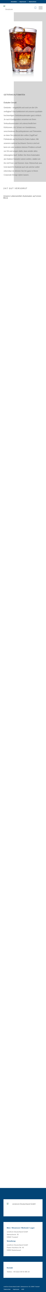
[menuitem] (14, 1)
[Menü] (39, 7)
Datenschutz (32, 1)
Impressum (23, 1)
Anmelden (14, 1)
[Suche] (34, 7)
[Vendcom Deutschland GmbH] (19, 7)
